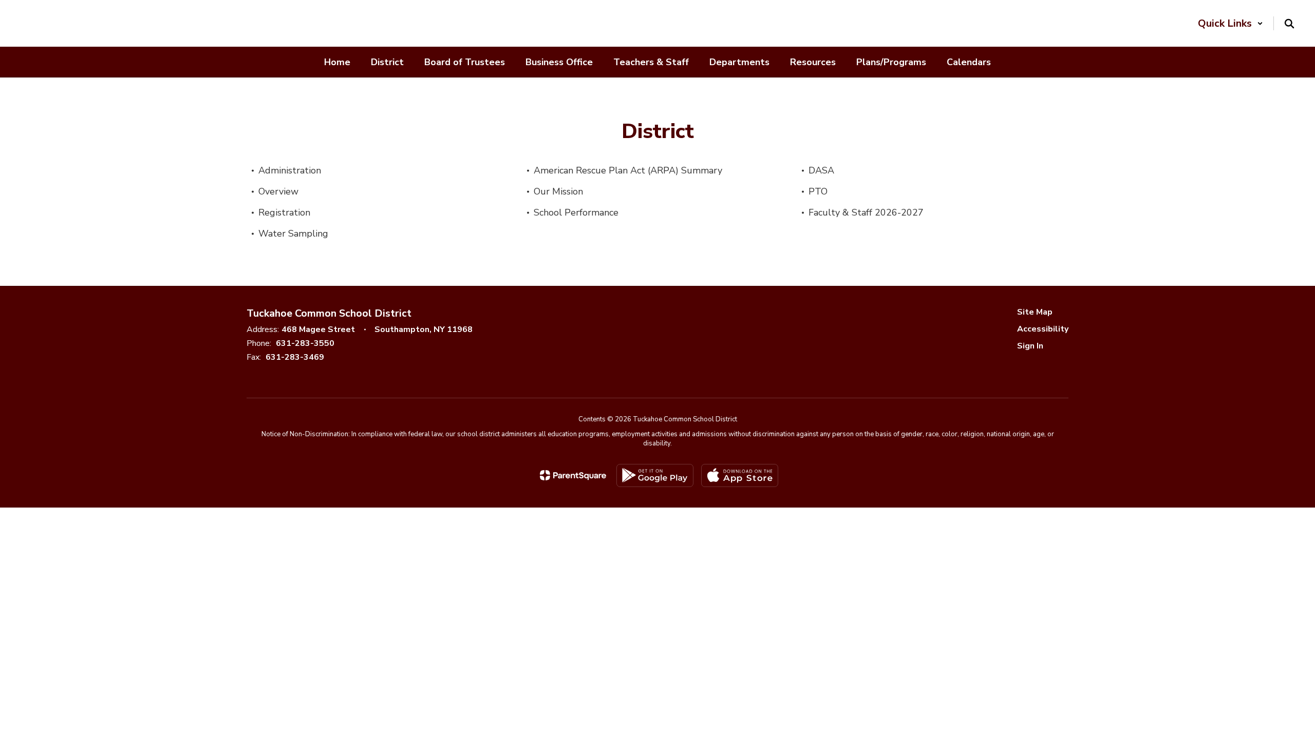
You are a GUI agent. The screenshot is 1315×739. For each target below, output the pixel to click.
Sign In (1030, 346)
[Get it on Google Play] (654, 475)
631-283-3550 (305, 343)
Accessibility (1042, 329)
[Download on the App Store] (739, 475)
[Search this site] (1289, 23)
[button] (1230, 23)
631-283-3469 (295, 357)
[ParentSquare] (573, 475)
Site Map (1035, 312)
